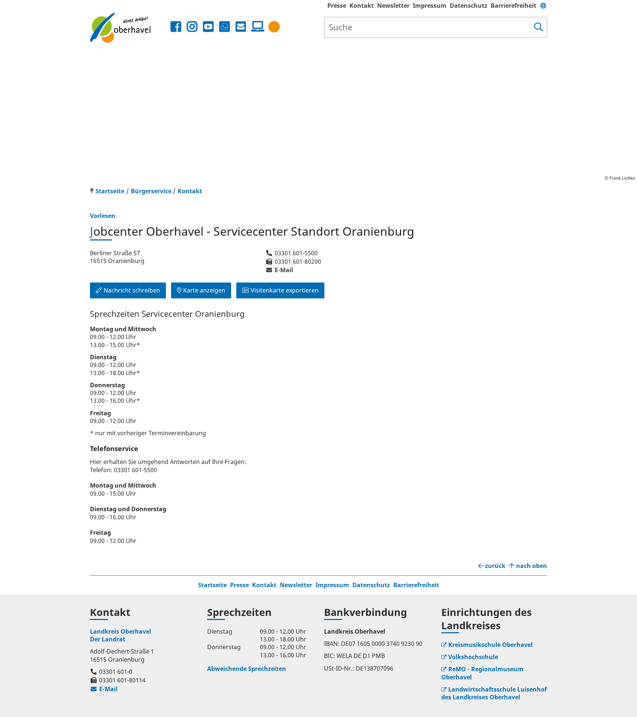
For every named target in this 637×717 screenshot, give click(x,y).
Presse (336, 5)
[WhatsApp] (224, 27)
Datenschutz (468, 5)
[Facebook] (175, 27)
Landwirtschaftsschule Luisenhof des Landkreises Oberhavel (494, 693)
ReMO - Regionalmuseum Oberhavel (482, 673)
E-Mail (279, 270)
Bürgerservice (151, 191)
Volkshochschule (473, 657)
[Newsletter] (240, 27)
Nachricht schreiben (132, 290)
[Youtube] (208, 27)
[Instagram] (192, 27)
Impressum (429, 5)
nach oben (531, 566)
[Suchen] (538, 27)
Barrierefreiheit (513, 5)
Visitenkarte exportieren (284, 290)
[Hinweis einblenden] (274, 26)
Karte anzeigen (204, 290)
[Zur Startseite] (129, 27)
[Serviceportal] (256, 27)
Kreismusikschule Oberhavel (490, 645)
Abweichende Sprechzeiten (246, 669)
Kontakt (361, 5)
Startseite (212, 585)
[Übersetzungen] (543, 5)
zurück (495, 566)
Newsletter (393, 5)
